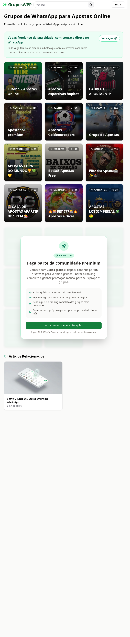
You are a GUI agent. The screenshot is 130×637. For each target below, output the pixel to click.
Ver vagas (107, 38)
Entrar (118, 4)
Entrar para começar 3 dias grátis (64, 325)
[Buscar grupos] (91, 5)
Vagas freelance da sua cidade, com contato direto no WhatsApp (48, 39)
